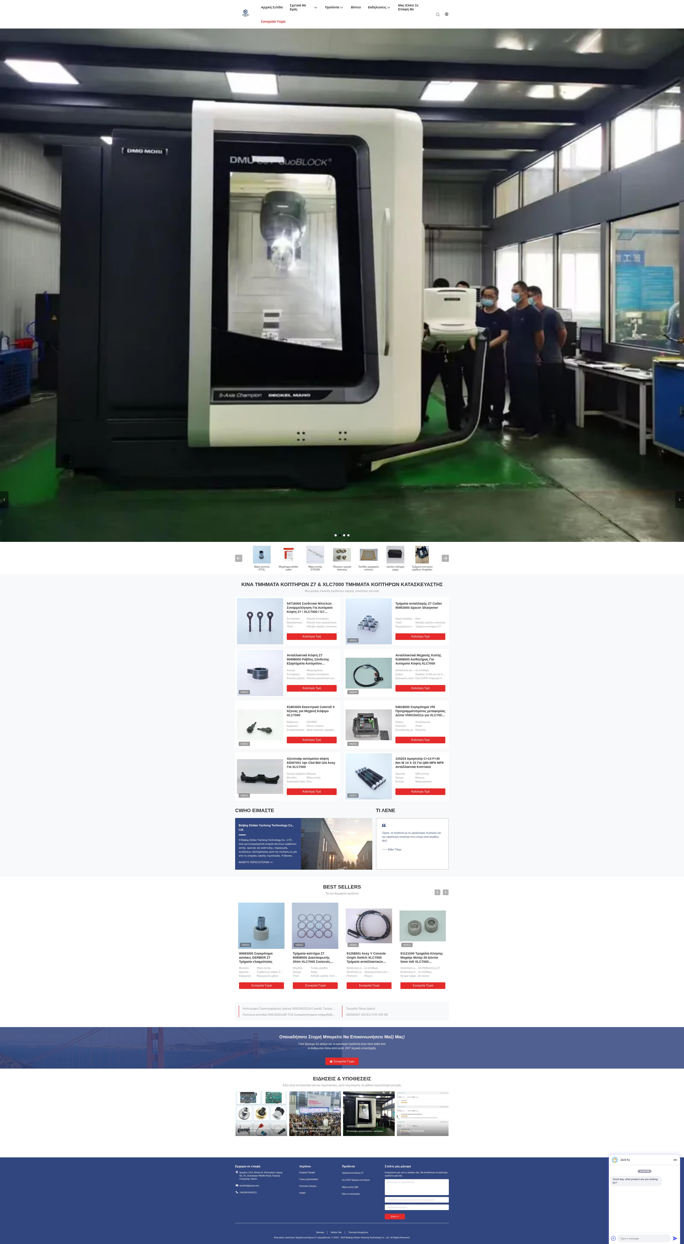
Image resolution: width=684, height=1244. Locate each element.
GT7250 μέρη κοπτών (422, 568)
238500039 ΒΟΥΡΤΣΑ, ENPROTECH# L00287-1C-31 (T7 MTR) (283, 1014)
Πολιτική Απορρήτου (358, 1232)
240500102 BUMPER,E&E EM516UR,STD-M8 (272, 1008)
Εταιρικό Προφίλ (307, 1172)
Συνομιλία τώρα (261, 985)
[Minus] (675, 1160)
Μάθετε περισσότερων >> (256, 862)
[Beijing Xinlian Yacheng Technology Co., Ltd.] (246, 14)
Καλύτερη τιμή (312, 636)
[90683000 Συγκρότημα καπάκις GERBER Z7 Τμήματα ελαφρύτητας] (261, 925)
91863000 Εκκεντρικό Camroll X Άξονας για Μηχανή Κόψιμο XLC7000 (311, 711)
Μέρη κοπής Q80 (315, 566)
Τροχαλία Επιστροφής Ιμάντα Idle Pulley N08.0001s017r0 (382, 1014)
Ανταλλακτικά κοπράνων (395, 568)
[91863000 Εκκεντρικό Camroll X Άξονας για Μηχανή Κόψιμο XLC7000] (260, 724)
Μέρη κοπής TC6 (369, 566)
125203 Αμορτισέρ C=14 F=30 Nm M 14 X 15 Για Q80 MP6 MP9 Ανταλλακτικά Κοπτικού (419, 763)
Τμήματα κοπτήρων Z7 (262, 568)
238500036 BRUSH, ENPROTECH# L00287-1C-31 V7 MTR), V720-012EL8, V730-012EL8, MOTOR (392, 1008)
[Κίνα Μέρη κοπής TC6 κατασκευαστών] (369, 554)
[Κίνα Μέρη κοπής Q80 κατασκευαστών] (315, 554)
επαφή (302, 1193)
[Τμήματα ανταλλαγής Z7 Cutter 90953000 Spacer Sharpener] (369, 621)
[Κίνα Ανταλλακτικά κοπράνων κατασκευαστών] (395, 554)
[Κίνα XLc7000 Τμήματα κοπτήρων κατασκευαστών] (342, 285)
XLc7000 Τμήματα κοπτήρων (288, 568)
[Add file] (613, 1238)
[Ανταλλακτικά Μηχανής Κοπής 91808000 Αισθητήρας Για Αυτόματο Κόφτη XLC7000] (369, 672)
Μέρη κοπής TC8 (342, 566)
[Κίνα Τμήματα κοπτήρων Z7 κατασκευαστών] (262, 554)
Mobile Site (336, 1232)
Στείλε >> (395, 1216)
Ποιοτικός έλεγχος (308, 1186)
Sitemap (320, 1232)
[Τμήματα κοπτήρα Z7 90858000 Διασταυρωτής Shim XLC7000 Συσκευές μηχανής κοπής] (315, 925)
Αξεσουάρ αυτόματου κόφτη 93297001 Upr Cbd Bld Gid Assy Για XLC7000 (311, 763)
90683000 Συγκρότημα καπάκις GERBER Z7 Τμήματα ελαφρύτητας (256, 957)
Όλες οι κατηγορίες (351, 1194)
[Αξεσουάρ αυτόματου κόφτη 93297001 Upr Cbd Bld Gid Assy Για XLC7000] (260, 776)
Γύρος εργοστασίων (308, 1179)
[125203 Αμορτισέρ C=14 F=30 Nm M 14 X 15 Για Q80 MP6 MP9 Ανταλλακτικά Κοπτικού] (369, 776)
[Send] (675, 1238)
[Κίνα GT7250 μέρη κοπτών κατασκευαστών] (422, 554)
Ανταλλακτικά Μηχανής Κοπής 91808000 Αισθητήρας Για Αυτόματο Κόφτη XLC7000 (418, 659)
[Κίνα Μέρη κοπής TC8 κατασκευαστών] (342, 554)
